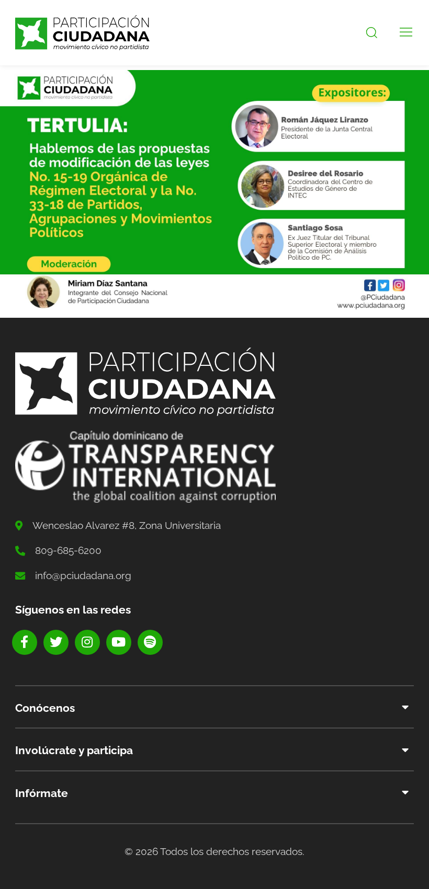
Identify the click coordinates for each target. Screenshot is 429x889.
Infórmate (41, 793)
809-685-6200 (68, 550)
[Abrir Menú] (406, 32)
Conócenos (45, 707)
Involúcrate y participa (74, 750)
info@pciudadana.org (83, 575)
